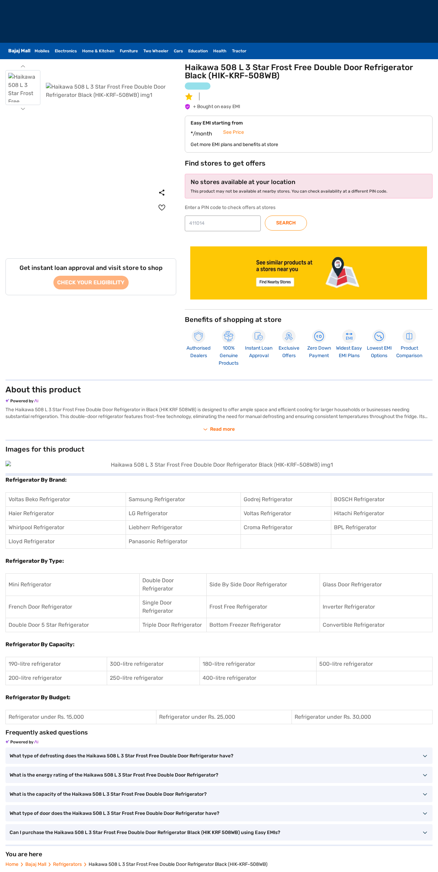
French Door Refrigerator (40, 606)
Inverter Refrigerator (349, 606)
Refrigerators (67, 864)
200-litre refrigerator (35, 678)
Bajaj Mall (35, 864)
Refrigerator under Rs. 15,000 (46, 717)
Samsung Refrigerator (157, 499)
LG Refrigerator (148, 513)
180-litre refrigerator (229, 664)
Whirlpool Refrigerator (36, 527)
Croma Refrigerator (268, 527)
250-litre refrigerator (136, 678)
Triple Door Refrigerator (172, 625)
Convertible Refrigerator (354, 625)
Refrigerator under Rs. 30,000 (333, 717)
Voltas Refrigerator (267, 513)
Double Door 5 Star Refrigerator (49, 625)
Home (11, 864)
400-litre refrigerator (229, 678)
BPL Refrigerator (355, 527)
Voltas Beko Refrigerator (39, 499)
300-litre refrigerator (137, 664)
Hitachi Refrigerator (359, 513)
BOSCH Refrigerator (359, 499)
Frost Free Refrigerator (238, 606)
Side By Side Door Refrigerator (248, 584)
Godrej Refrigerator (268, 499)
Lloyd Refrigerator (32, 541)
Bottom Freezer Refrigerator (245, 625)
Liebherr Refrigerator (155, 527)
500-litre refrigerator (346, 664)
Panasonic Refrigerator (158, 541)
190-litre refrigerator (35, 664)
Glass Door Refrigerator (352, 584)
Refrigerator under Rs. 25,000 (197, 717)
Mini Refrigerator (30, 584)
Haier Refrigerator (31, 513)
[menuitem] (162, 207)
